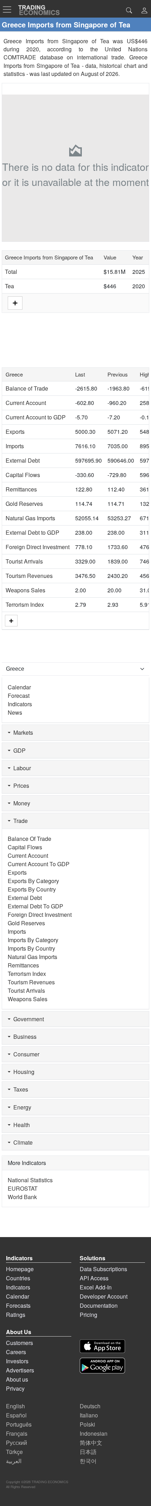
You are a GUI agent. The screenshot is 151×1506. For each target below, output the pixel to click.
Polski (87, 1424)
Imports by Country (31, 948)
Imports (15, 446)
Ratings (15, 1315)
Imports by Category (33, 940)
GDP (18, 750)
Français (16, 1433)
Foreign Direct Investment (38, 547)
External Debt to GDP (32, 532)
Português (19, 1424)
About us (17, 1379)
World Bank (22, 1197)
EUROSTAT (23, 1188)
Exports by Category (33, 881)
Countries (18, 1278)
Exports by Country (32, 889)
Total (11, 272)
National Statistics (30, 1180)
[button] (144, 11)
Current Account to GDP (36, 417)
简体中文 (91, 1443)
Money (20, 803)
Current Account (26, 403)
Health (20, 1125)
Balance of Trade (27, 388)
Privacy (15, 1388)
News (15, 712)
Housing (22, 1072)
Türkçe (14, 1452)
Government (27, 1019)
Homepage (20, 1269)
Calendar (19, 687)
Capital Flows (23, 475)
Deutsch (90, 1406)
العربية (13, 1461)
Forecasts (18, 1305)
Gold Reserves (24, 504)
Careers (16, 1352)
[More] (11, 620)
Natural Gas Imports (30, 518)
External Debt (23, 460)
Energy (21, 1107)
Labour (21, 768)
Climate (22, 1142)
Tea (9, 286)
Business (24, 1036)
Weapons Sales (25, 590)
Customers (19, 1343)
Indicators (20, 704)
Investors (17, 1361)
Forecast (18, 695)
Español (16, 1415)
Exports (15, 431)
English (15, 1406)
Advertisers (20, 1370)
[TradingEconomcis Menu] (9, 9)
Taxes (19, 1089)
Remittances (21, 489)
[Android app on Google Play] (102, 1365)
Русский (16, 1443)
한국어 (88, 1461)
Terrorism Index (25, 604)
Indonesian (93, 1433)
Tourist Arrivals (24, 561)
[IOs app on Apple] (102, 1346)
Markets (22, 732)
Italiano (89, 1415)
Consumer (25, 1054)
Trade (19, 821)
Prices (20, 785)
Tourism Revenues (29, 576)
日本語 (88, 1452)
